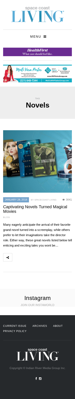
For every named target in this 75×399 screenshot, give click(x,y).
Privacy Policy (15, 331)
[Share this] (16, 257)
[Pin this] (44, 257)
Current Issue (14, 326)
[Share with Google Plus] (35, 257)
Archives (39, 326)
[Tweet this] (25, 257)
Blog (6, 217)
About (58, 326)
